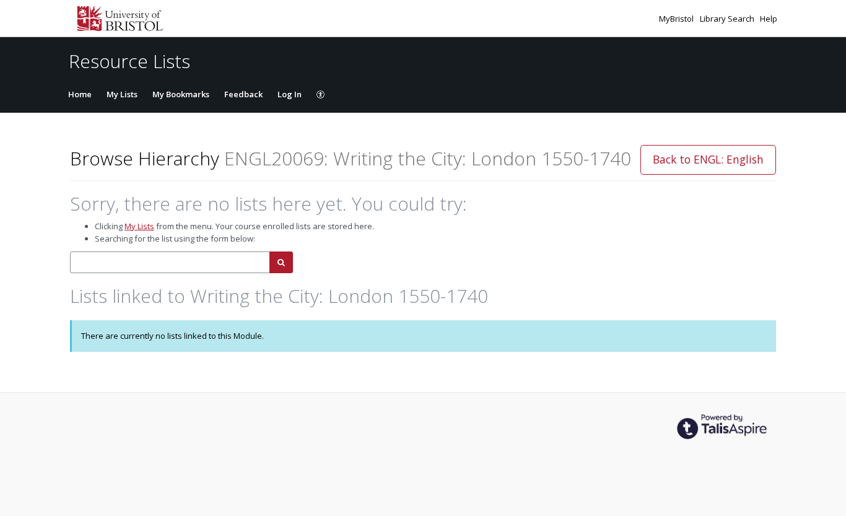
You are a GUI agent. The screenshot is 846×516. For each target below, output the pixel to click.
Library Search (728, 18)
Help (768, 18)
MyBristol (677, 18)
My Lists (122, 94)
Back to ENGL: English (708, 159)
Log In (289, 94)
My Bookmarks (180, 94)
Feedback (243, 94)
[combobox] (170, 262)
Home (80, 94)
